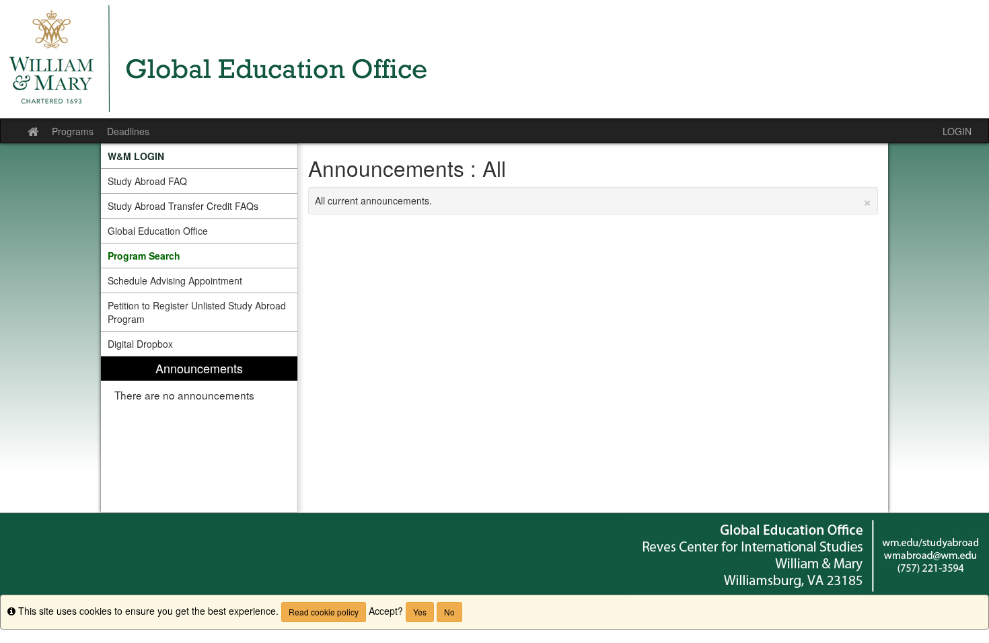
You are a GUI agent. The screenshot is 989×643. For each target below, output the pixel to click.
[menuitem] (199, 156)
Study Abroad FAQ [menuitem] (147, 181)
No (449, 611)
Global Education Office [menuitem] (158, 230)
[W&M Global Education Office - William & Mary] (494, 59)
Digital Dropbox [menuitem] (140, 343)
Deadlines (128, 131)
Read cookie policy (324, 611)
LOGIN (957, 131)
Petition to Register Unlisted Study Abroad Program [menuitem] (197, 312)
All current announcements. (593, 200)
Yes (420, 611)
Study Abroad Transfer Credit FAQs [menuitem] (183, 206)
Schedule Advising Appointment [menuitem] (175, 280)
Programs (73, 131)
